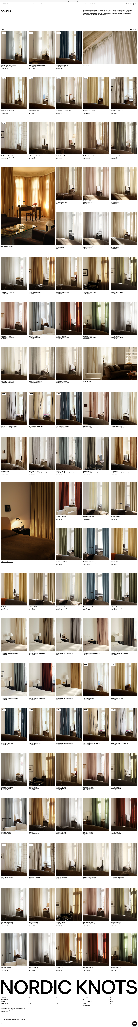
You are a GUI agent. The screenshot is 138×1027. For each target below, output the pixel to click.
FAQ (29, 998)
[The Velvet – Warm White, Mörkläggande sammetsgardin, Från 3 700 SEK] (69, 589)
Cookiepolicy (86, 1000)
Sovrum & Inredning (42, 4)
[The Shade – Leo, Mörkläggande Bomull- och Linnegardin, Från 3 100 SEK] (69, 679)
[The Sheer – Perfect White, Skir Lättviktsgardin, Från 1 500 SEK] (69, 228)
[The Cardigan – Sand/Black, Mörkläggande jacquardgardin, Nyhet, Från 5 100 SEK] (42, 859)
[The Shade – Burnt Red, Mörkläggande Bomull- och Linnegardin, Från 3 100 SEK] (42, 679)
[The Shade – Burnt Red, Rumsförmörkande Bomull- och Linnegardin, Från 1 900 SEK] (69, 498)
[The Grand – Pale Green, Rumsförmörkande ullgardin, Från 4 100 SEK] (124, 904)
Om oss (57, 998)
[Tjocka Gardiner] (110, 363)
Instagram (112, 1000)
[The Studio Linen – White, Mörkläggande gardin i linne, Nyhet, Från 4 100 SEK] (96, 679)
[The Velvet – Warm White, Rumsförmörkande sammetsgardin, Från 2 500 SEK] (96, 498)
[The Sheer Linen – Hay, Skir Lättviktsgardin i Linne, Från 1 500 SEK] (69, 183)
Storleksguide (59, 1002)
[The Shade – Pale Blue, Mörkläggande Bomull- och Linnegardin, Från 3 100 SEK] (14, 679)
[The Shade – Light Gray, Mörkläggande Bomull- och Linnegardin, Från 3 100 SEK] (69, 634)
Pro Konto (94, 4)
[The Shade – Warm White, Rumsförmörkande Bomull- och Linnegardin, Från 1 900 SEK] (124, 408)
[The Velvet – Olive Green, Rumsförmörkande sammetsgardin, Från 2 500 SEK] (69, 544)
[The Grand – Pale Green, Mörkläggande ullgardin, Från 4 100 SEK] (124, 769)
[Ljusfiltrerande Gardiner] (28, 206)
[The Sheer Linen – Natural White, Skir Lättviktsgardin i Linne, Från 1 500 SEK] (42, 138)
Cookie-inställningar (88, 1001)
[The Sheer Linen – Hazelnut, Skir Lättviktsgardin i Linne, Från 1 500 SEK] (96, 138)
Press (57, 1006)
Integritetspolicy (87, 998)
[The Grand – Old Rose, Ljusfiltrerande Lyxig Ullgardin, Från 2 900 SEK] (14, 318)
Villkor (84, 1003)
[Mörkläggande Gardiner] (28, 521)
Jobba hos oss (4, 1003)
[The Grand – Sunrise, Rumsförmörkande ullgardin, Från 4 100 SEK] (69, 904)
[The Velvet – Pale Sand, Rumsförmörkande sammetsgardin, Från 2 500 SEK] (124, 498)
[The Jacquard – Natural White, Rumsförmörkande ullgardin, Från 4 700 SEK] (96, 859)
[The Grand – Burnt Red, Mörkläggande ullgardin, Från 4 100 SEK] (124, 814)
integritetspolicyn (20, 1019)
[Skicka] (53, 1015)
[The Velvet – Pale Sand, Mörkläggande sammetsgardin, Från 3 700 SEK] (42, 589)
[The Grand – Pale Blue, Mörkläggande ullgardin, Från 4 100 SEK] (14, 814)
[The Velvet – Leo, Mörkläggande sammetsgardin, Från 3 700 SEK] (14, 589)
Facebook (112, 998)
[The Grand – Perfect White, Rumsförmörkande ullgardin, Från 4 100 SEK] (14, 904)
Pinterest (112, 1004)
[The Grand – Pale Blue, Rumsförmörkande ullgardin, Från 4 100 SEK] (14, 949)
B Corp (57, 1000)
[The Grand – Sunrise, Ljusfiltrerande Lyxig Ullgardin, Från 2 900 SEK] (96, 273)
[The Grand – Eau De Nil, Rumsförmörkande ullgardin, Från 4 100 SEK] (124, 949)
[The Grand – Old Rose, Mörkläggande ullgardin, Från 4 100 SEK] (96, 769)
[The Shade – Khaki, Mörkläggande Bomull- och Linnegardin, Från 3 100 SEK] (124, 634)
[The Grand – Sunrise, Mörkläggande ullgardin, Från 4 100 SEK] (42, 769)
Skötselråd (58, 1004)
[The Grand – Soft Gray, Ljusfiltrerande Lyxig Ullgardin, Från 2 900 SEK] (124, 318)
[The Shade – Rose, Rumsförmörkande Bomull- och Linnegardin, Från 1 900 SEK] (96, 408)
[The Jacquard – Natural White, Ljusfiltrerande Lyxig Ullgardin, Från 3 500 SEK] (14, 363)
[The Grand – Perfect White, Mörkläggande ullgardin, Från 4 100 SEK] (14, 769)
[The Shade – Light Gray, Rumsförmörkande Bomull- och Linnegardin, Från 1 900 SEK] (42, 453)
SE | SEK (130, 4)
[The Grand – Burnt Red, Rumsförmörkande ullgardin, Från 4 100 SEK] (96, 949)
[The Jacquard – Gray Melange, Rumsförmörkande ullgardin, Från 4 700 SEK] (124, 859)
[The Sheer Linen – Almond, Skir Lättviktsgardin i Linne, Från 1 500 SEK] (69, 138)
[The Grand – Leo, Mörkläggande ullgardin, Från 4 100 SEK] (42, 814)
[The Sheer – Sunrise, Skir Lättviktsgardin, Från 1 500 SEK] (124, 183)
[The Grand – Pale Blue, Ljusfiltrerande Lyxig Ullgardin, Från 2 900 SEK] (42, 318)
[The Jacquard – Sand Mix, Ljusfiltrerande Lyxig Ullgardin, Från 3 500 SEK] (69, 363)
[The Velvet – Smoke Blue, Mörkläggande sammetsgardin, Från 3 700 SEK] (96, 589)
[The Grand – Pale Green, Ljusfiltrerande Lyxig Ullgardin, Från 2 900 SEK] (124, 273)
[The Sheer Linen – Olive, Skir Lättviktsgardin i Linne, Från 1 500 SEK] (124, 138)
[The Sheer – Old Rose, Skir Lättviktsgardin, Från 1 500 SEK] (96, 183)
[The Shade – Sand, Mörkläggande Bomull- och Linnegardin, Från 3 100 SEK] (42, 634)
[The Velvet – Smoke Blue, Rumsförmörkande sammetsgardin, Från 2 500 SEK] (96, 544)
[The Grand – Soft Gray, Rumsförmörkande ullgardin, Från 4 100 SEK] (42, 949)
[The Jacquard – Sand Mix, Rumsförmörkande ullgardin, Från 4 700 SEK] (69, 859)
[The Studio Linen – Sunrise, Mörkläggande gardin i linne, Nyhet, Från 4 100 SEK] (124, 679)
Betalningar (31, 1000)
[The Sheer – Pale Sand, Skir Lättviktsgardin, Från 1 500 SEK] (124, 228)
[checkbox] (2, 1019)
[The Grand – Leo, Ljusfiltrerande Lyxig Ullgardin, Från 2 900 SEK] (42, 273)
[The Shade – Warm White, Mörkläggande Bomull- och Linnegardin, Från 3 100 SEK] (14, 634)
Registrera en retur (33, 1004)
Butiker (3, 1001)
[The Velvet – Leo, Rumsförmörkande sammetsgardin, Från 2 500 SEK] (124, 544)
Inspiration (86, 4)
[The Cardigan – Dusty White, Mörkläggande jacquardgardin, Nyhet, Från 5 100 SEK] (14, 859)
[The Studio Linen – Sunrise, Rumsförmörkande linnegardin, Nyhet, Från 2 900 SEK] (96, 93)
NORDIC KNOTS (4, 4)
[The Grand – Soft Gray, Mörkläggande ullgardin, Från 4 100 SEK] (69, 814)
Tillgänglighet (86, 1005)
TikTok (111, 1002)
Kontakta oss (4, 999)
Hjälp (90, 4)
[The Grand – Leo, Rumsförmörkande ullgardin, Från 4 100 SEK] (69, 949)
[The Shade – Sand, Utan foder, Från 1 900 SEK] (14, 453)
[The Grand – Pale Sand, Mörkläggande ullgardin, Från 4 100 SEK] (69, 769)
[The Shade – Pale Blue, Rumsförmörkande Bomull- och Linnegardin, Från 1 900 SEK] (69, 453)
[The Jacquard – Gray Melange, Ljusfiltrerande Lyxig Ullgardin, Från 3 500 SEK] (42, 363)
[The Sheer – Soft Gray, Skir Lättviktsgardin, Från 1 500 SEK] (96, 228)
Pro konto (3, 997)
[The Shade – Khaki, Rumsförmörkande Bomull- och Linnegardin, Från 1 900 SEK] (96, 453)
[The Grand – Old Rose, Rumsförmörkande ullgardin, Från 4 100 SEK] (96, 904)
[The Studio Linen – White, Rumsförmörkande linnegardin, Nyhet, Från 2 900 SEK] (42, 93)
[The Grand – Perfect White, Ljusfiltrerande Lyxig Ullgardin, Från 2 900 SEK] (14, 273)
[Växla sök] (126, 4)
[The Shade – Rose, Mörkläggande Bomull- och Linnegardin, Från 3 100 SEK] (96, 634)
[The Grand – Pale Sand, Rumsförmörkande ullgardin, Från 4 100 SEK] (42, 904)
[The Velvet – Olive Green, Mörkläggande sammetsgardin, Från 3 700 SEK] (124, 589)
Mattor (30, 4)
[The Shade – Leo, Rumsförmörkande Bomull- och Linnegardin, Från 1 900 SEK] (124, 453)
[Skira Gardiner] (110, 47)
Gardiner (35, 4)
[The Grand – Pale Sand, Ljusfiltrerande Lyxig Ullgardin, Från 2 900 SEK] (69, 273)
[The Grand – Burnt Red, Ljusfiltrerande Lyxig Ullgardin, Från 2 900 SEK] (69, 318)
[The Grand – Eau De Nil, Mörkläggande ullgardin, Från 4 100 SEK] (96, 814)
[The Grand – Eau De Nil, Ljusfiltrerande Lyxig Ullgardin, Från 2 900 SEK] (96, 318)
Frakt (29, 1002)
